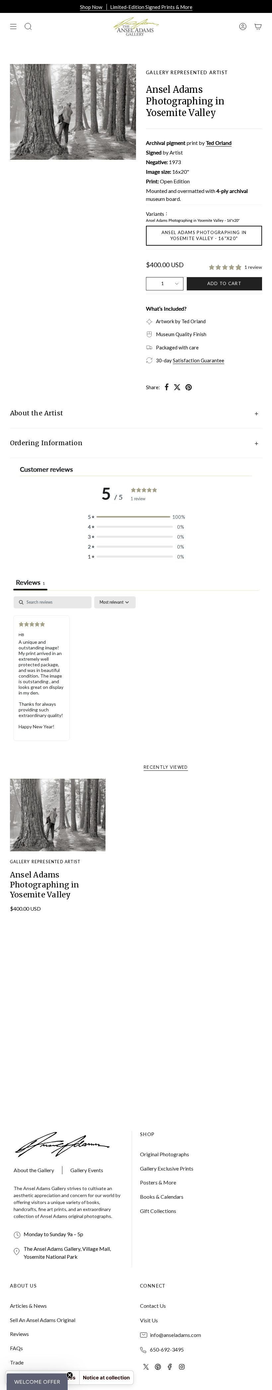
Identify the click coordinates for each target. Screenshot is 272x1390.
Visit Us (149, 1320)
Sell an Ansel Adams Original (42, 1320)
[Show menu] (13, 26)
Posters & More (158, 1182)
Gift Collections (158, 1211)
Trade (17, 1362)
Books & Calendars (161, 1196)
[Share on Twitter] (177, 387)
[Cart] (258, 26)
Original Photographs (164, 1154)
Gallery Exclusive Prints (166, 1168)
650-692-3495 (167, 1349)
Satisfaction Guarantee (198, 360)
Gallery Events (86, 1170)
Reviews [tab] (30, 582)
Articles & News (28, 1305)
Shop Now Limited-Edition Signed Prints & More (136, 7)
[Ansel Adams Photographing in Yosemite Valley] (58, 815)
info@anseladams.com (175, 1335)
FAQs (16, 1348)
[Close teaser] (69, 1375)
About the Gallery (34, 1170)
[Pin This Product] (188, 387)
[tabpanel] (136, 673)
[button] (37, 1381)
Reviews (19, 1334)
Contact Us (153, 1305)
